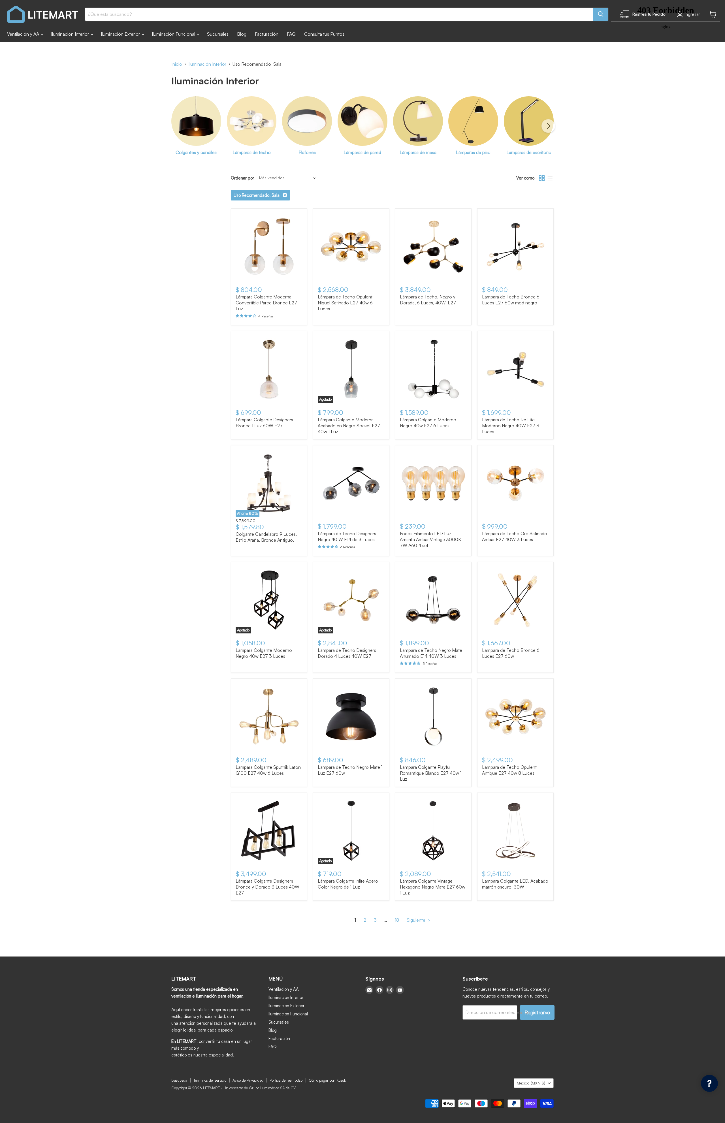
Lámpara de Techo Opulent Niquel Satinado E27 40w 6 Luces (345, 302)
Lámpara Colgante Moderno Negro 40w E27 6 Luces (428, 422)
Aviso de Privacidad (248, 1080)
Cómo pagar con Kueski (328, 1080)
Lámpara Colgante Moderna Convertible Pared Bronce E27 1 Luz (268, 302)
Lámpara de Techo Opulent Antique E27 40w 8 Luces (509, 770)
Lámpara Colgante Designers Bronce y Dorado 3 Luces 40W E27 (267, 887)
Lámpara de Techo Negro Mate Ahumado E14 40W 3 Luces (431, 653)
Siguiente (417, 920)
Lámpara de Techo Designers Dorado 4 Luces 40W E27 (347, 653)
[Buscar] (600, 14)
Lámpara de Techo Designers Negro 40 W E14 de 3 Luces (347, 536)
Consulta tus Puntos (324, 34)
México (531, 1083)
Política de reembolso (286, 1080)
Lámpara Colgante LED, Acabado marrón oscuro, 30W (515, 884)
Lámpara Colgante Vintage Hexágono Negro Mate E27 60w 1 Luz (432, 887)
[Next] (548, 126)
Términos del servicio (209, 1080)
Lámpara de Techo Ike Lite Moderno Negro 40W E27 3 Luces (510, 425)
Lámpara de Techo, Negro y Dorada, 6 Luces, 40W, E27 (428, 300)
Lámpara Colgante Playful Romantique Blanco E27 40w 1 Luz (431, 773)
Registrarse (537, 1012)
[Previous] (177, 126)
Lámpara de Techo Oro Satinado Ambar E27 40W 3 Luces (514, 536)
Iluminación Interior (70, 34)
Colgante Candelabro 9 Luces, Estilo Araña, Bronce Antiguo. (266, 537)
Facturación (266, 34)
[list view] (550, 178)
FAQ (291, 34)
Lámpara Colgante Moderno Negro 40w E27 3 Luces (264, 653)
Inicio (176, 64)
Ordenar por (242, 178)
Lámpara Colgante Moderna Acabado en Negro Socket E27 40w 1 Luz (349, 425)
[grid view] (542, 178)
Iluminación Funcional (174, 34)
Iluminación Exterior (121, 34)
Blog (241, 34)
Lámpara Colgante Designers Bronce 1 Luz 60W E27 (264, 422)
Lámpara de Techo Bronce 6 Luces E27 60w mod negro (511, 300)
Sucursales (218, 34)
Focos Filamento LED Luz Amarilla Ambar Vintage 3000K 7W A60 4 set (430, 539)
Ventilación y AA (23, 34)
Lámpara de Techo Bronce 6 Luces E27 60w (511, 653)
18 (397, 920)
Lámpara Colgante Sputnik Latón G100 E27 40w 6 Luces (268, 770)
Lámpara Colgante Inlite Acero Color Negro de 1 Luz (348, 884)
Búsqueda (179, 1080)
